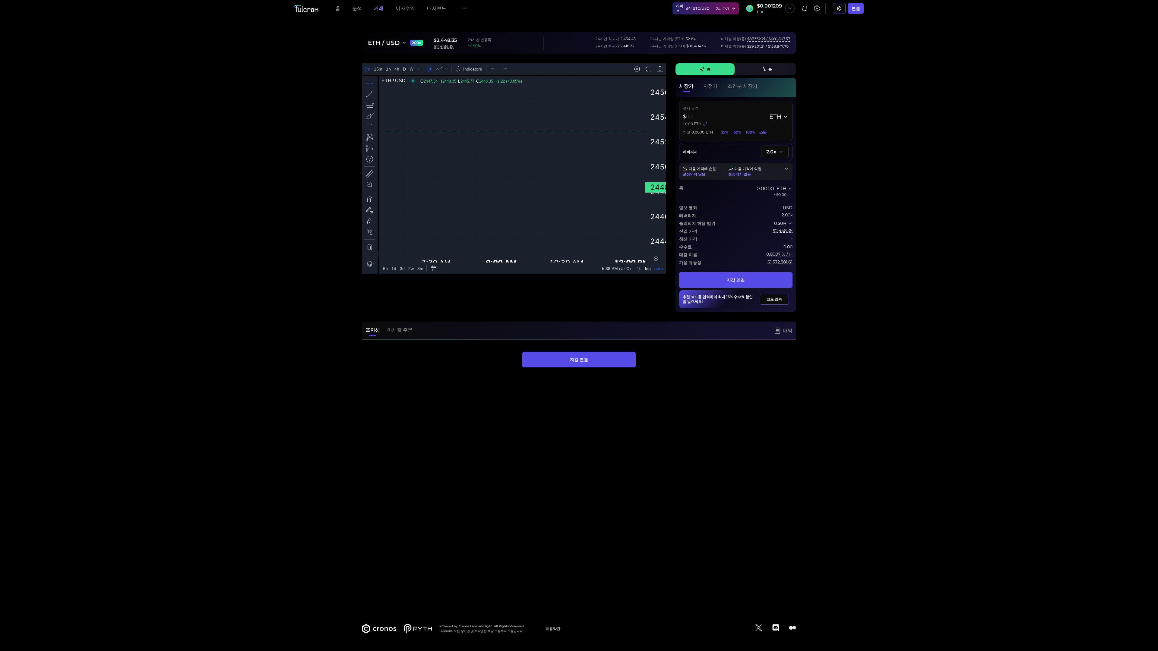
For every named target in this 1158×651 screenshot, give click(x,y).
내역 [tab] (788, 330)
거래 (379, 8)
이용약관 (553, 628)
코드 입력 (774, 299)
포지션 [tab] (372, 330)
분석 (357, 8)
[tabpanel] (579, 359)
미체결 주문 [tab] (400, 330)
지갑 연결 (736, 280)
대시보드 (436, 8)
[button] (686, 87)
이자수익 (405, 8)
